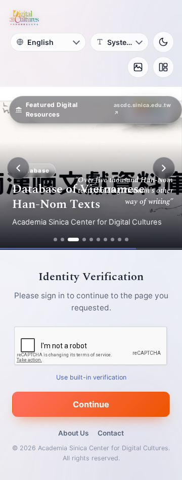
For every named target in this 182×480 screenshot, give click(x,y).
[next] (164, 168)
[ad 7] (105, 239)
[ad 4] (84, 239)
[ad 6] (98, 239)
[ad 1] (55, 239)
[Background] (138, 67)
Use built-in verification (91, 377)
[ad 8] (112, 239)
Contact (111, 433)
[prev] (18, 168)
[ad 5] (91, 239)
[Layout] (163, 67)
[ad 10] (126, 239)
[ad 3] (73, 239)
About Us (73, 433)
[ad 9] (119, 239)
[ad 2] (62, 239)
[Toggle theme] (163, 41)
